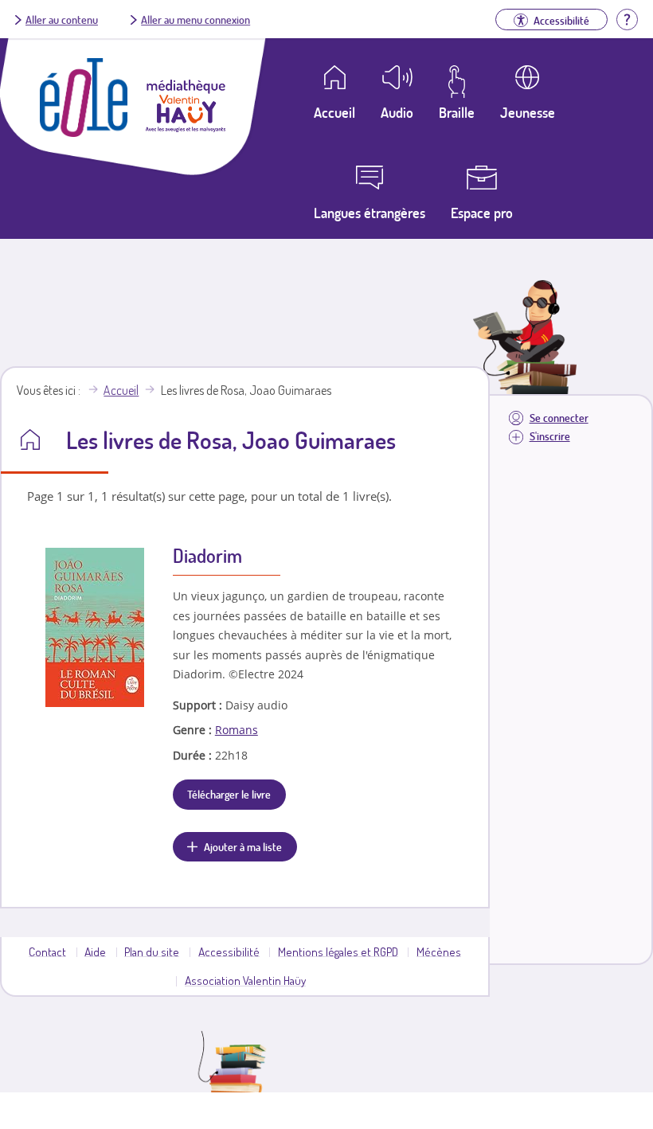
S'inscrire (550, 436)
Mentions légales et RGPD (338, 951)
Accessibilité (229, 951)
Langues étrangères (369, 212)
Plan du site (151, 951)
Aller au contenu (61, 19)
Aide (95, 951)
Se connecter (559, 417)
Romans (236, 729)
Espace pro (482, 212)
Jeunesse (527, 112)
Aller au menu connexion (195, 19)
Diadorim (207, 555)
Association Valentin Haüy (245, 980)
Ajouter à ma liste (243, 846)
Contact (47, 951)
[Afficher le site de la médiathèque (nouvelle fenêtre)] (185, 127)
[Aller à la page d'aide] (626, 17)
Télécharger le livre (229, 794)
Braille (457, 112)
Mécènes (438, 951)
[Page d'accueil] (83, 132)
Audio (397, 112)
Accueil (121, 390)
